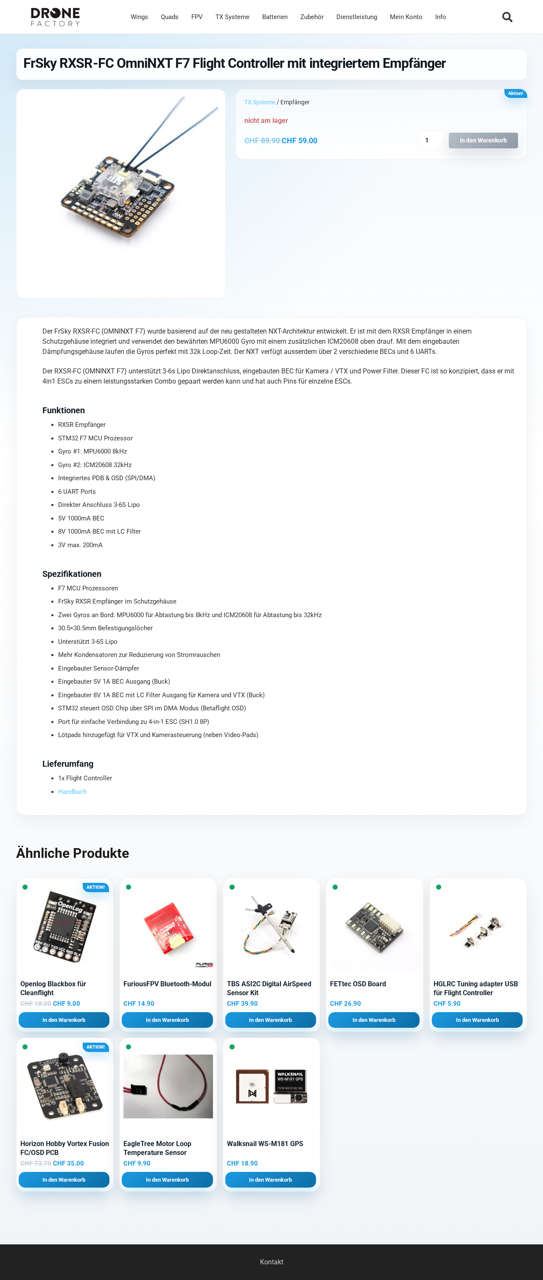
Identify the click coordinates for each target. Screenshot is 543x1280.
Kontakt (271, 1262)
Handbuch (72, 792)
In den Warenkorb (483, 140)
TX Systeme (259, 102)
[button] (507, 17)
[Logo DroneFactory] (55, 17)
